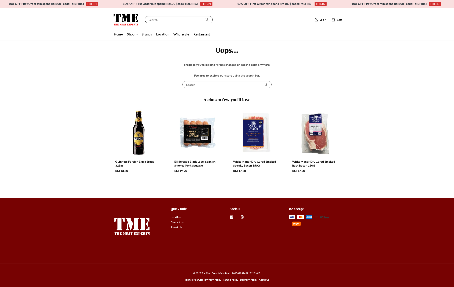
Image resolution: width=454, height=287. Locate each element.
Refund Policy (230, 279)
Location (162, 34)
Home (118, 34)
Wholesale (181, 34)
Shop (130, 34)
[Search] (206, 19)
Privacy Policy (213, 279)
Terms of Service (194, 279)
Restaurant (201, 34)
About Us (176, 227)
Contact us (177, 222)
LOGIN (85, 3)
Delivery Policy (248, 279)
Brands (147, 34)
